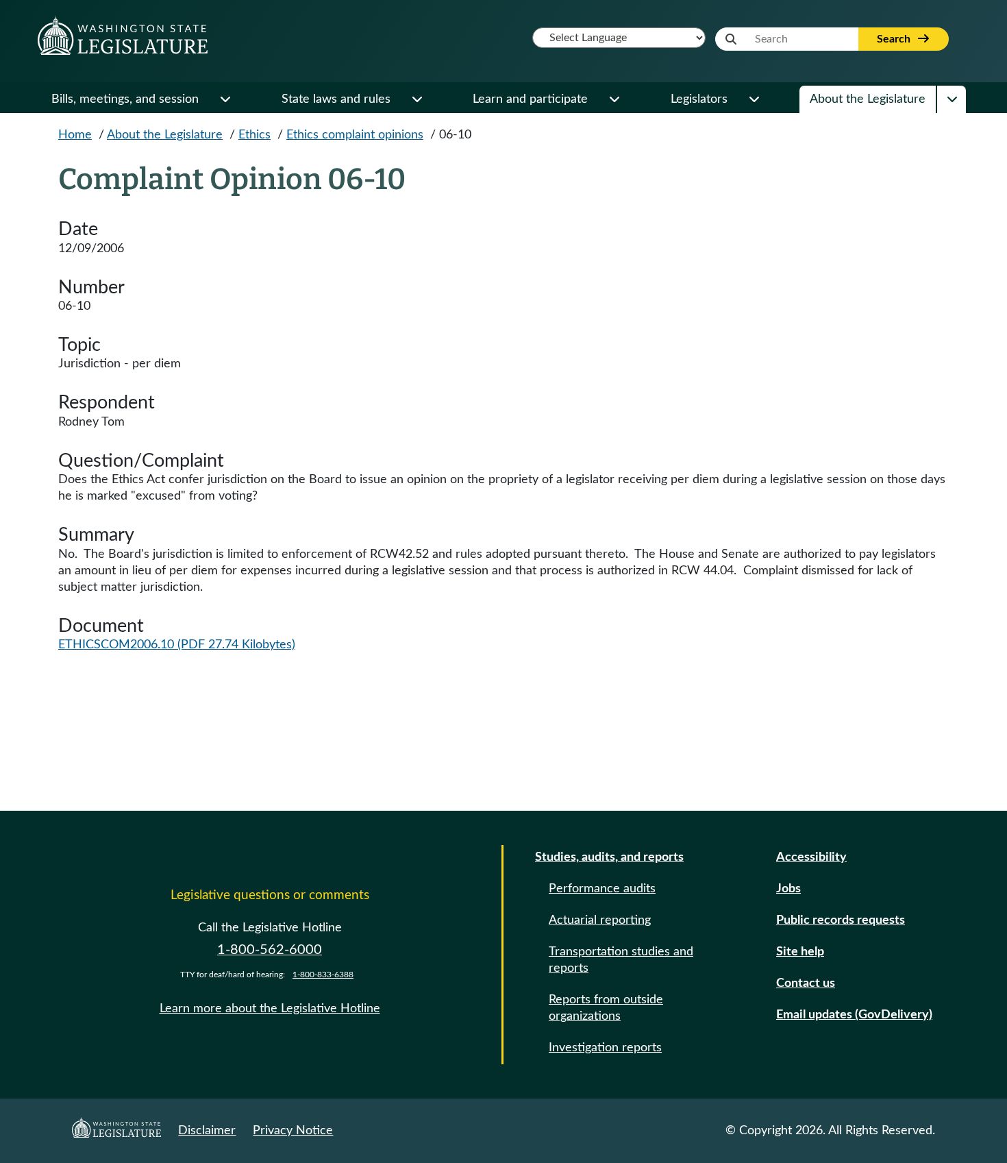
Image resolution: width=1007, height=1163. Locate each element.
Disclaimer (207, 1131)
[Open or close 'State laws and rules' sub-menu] (416, 99)
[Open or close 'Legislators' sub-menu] (753, 99)
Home (75, 135)
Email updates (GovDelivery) (854, 1015)
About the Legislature (867, 99)
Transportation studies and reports (621, 960)
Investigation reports (605, 1048)
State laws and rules (336, 99)
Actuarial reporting (600, 920)
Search (895, 39)
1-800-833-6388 (323, 974)
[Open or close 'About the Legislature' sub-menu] (951, 99)
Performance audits (602, 889)
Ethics (254, 135)
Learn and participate (530, 99)
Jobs (788, 889)
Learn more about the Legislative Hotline (270, 1009)
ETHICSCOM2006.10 (176, 645)
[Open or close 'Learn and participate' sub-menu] (613, 99)
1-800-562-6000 (269, 950)
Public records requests (840, 920)
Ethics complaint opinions (354, 135)
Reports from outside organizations (606, 1008)
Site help (800, 952)
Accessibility (811, 857)
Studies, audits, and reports (609, 857)
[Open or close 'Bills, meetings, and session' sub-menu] (224, 99)
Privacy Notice (293, 1131)
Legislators (699, 99)
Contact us (805, 983)
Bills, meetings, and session (125, 99)
